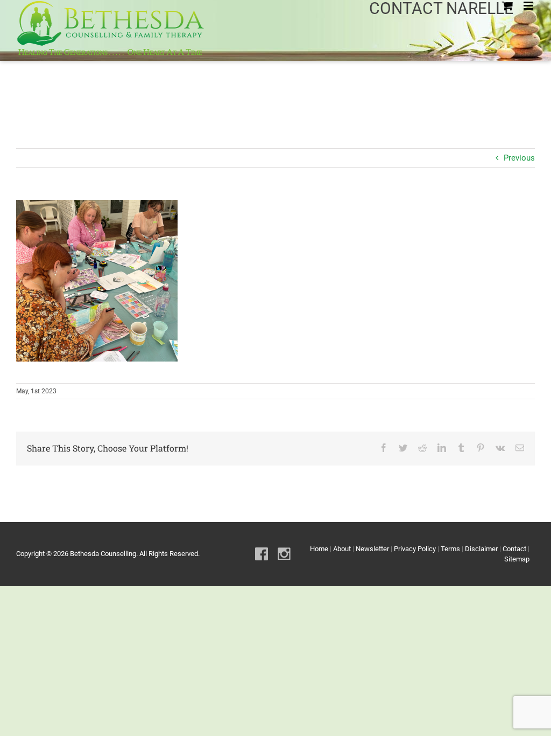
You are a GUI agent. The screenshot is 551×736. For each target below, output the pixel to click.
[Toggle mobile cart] (507, 5)
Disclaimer (481, 549)
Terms (450, 549)
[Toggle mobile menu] (529, 5)
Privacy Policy (415, 549)
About (342, 549)
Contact (514, 549)
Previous (519, 158)
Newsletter (372, 549)
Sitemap (516, 559)
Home (319, 549)
